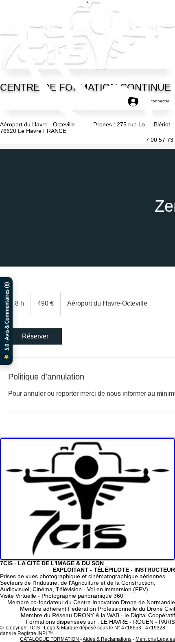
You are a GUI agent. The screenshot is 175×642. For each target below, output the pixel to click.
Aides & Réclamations (107, 639)
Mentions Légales (155, 639)
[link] (35, 336)
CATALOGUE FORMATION (50, 639)
